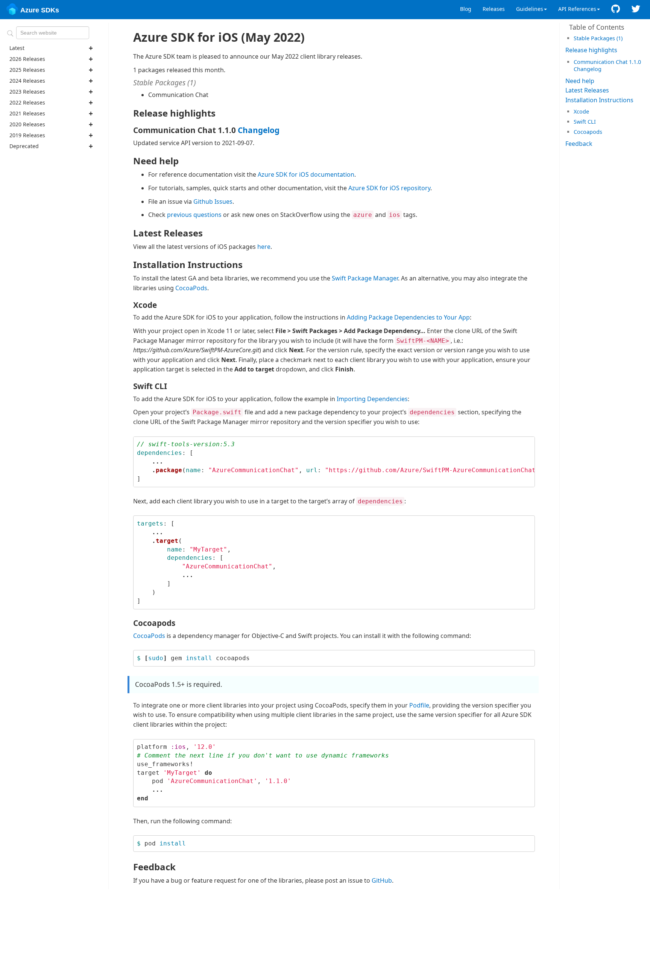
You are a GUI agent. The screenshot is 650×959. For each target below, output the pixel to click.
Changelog (587, 69)
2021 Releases (27, 113)
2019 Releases (27, 135)
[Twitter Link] (635, 9)
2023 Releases (27, 91)
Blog (465, 8)
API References (577, 8)
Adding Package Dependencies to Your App (408, 317)
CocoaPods (191, 288)
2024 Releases (27, 80)
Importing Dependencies (372, 399)
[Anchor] (625, 38)
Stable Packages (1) (598, 38)
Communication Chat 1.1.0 (607, 61)
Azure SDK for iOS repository (389, 188)
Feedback (578, 143)
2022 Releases (27, 102)
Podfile (419, 705)
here (263, 246)
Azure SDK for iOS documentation (306, 174)
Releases (494, 8)
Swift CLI (585, 121)
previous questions (194, 215)
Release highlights (591, 50)
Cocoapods (588, 131)
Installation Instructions (599, 100)
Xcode (581, 111)
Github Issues (212, 201)
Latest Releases (587, 90)
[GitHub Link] (615, 9)
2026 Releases (27, 58)
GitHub (382, 880)
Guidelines (529, 8)
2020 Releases (27, 124)
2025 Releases (27, 69)
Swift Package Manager (365, 278)
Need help (579, 81)
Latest (16, 48)
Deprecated (24, 146)
